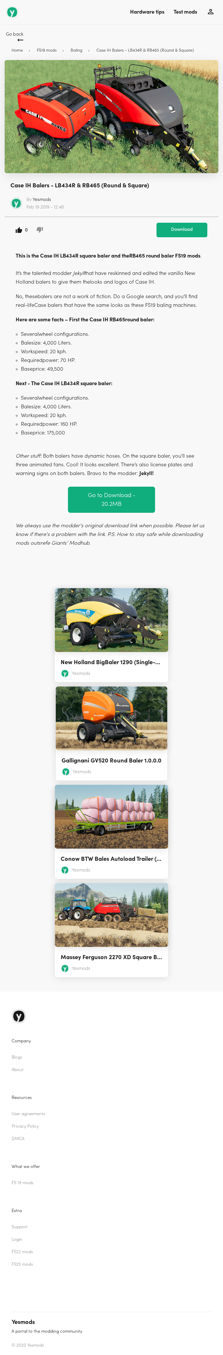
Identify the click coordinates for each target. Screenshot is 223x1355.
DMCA (18, 1138)
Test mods (185, 12)
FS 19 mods (22, 1182)
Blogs (17, 1057)
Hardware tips (147, 12)
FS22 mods (22, 1251)
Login (17, 1239)
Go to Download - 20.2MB (111, 499)
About (18, 1069)
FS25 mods (22, 1264)
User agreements (28, 1113)
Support (20, 1226)
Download (182, 229)
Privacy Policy (25, 1126)
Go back (14, 34)
